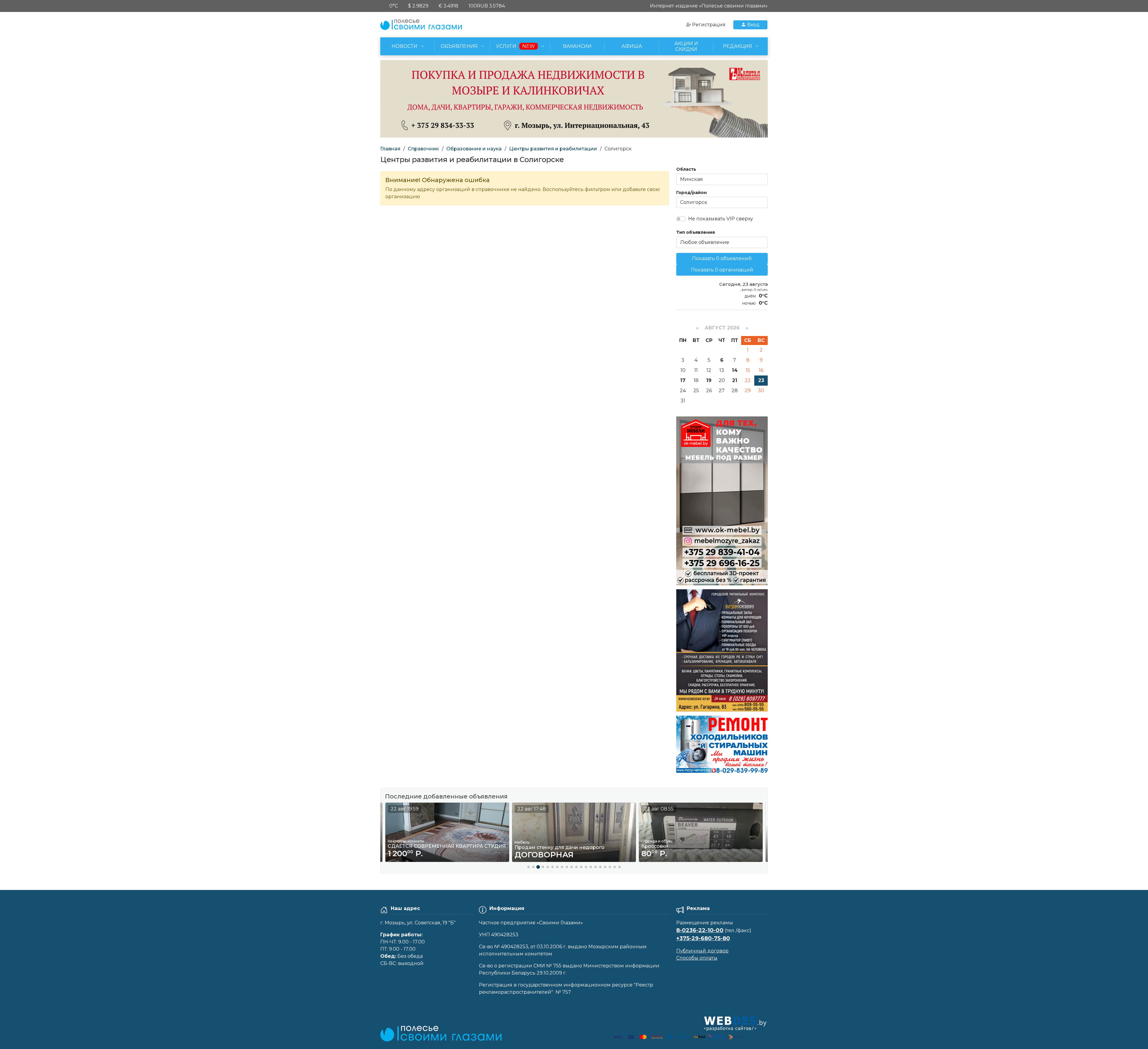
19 (709, 380)
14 (735, 370)
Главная (390, 149)
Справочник (423, 149)
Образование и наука (474, 149)
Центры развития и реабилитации (553, 149)
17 (683, 380)
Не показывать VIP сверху (720, 219)
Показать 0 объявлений (722, 258)
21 (734, 380)
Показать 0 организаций (722, 270)
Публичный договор (702, 951)
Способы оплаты (697, 958)
